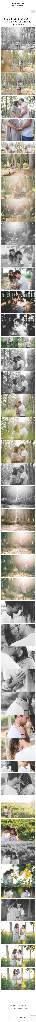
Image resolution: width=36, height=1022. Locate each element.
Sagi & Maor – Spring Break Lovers (18, 21)
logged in (16, 1008)
